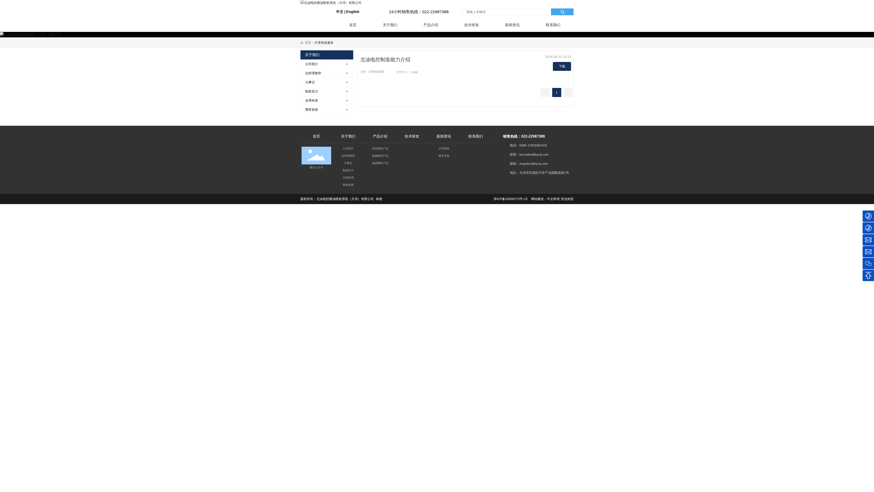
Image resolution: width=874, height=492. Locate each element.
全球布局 (348, 177)
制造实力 (348, 170)
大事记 (348, 163)
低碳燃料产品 (380, 163)
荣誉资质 (348, 185)
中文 (339, 12)
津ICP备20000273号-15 (510, 199)
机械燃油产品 (380, 155)
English (352, 12)
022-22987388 (533, 136)
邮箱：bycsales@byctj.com (529, 154)
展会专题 (443, 155)
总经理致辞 (348, 155)
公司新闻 (443, 148)
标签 (379, 199)
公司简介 (348, 148)
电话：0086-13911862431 (528, 145)
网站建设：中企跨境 (545, 199)
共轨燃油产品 (380, 148)
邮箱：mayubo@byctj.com (529, 163)
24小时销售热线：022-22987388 (419, 12)
